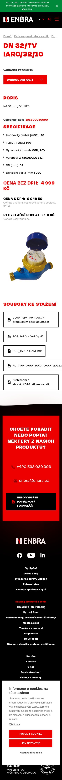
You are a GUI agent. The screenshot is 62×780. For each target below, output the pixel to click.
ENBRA (31, 541)
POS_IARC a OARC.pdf (28, 336)
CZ (38, 19)
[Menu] (56, 19)
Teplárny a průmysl (31, 628)
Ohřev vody (31, 573)
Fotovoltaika (31, 584)
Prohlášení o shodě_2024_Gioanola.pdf (31, 382)
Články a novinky (31, 677)
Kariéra (31, 656)
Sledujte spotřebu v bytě (31, 589)
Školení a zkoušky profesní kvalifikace (31, 643)
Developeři (31, 638)
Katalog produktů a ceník (31, 36)
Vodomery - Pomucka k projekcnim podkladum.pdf (31, 320)
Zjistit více (14, 724)
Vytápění (31, 568)
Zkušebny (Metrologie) (31, 606)
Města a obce (31, 622)
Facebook (19, 555)
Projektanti (31, 633)
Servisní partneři (31, 672)
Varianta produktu (18, 70)
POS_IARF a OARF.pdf (27, 351)
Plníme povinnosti (47, 767)
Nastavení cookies (31, 752)
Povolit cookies (30, 734)
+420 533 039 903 (34, 466)
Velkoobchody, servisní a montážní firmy (31, 617)
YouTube (31, 555)
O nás (31, 666)
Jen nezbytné (31, 743)
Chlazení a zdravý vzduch (31, 578)
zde (30, 9)
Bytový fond (31, 612)
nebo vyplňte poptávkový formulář (27, 501)
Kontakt (31, 661)
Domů (7, 36)
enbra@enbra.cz (34, 480)
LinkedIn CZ (42, 555)
